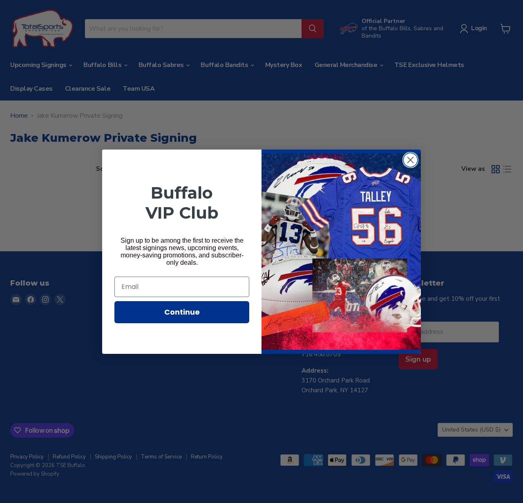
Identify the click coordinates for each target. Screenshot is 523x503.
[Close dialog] (410, 160)
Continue (182, 312)
